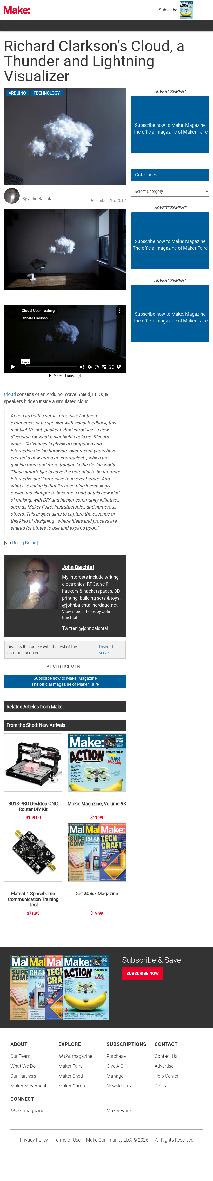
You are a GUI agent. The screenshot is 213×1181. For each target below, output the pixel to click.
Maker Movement (28, 1086)
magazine (75, 1056)
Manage (114, 1076)
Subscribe (168, 10)
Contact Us (166, 1056)
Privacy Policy (34, 1140)
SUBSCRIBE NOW (142, 973)
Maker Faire (70, 1066)
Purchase (116, 1056)
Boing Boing (24, 542)
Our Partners (23, 1076)
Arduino (17, 93)
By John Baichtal (38, 198)
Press (160, 1086)
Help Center (166, 1076)
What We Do (23, 1066)
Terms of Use (67, 1140)
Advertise (164, 1066)
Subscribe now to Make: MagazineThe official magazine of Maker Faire (65, 681)
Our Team (20, 1056)
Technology (47, 93)
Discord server (106, 650)
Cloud (10, 394)
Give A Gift (117, 1066)
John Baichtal (78, 566)
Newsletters (118, 1086)
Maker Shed (70, 1076)
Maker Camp (71, 1086)
